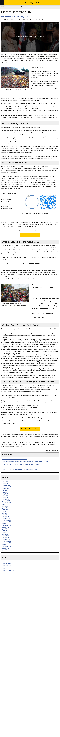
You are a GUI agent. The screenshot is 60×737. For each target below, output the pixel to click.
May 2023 (5, 532)
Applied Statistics (7, 563)
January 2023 (6, 539)
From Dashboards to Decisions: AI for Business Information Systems (21, 464)
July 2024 (4, 508)
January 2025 (6, 501)
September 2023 (6, 525)
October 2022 (6, 544)
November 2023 (6, 522)
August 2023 (5, 527)
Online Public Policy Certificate (30, 429)
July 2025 (4, 490)
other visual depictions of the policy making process (24, 226)
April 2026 (5, 481)
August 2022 (5, 548)
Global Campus (15, 401)
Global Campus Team (8, 567)
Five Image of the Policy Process (40, 213)
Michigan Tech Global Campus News (13, 7)
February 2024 (6, 516)
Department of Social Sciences (31, 246)
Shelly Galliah (25, 19)
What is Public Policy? (30, 235)
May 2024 (5, 511)
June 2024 (5, 509)
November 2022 (6, 543)
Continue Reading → (52, 450)
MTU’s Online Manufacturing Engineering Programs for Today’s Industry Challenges (25, 461)
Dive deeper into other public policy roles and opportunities (18, 375)
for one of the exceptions (47, 85)
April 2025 (5, 495)
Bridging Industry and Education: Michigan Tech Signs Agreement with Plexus (23, 467)
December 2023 (6, 520)
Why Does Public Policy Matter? (16, 16)
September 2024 (6, 506)
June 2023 (5, 530)
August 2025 (5, 488)
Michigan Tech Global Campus (39, 19)
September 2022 (6, 546)
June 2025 (5, 492)
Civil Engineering (7, 565)
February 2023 (6, 537)
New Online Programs (8, 570)
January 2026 (6, 485)
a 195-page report (34, 263)
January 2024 (6, 518)
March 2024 (5, 515)
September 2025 (6, 487)
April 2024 (5, 513)
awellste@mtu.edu (10, 423)
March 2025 (5, 497)
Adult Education (6, 562)
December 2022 (6, 541)
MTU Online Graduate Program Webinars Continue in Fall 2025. (19, 469)
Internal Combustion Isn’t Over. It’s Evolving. (14, 459)
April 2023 (5, 534)
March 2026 (5, 483)
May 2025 (5, 494)
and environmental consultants (24, 372)
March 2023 (5, 536)
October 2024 (6, 504)
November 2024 (6, 502)
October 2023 (6, 523)
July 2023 (4, 529)
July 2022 (4, 550)
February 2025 (6, 499)
